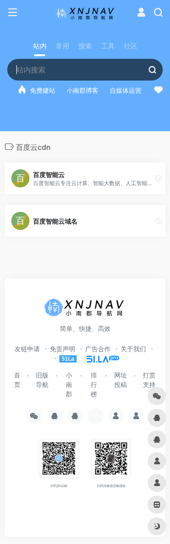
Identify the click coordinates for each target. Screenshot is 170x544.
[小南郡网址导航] (85, 12)
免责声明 (62, 349)
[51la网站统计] (98, 358)
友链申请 (27, 349)
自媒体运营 (125, 90)
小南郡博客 (82, 90)
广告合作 (98, 349)
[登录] (141, 13)
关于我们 (133, 349)
